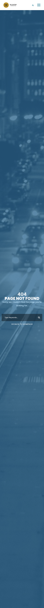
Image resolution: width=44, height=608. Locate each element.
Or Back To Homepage (22, 324)
